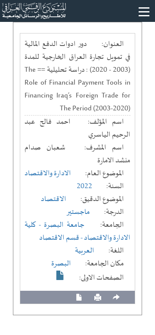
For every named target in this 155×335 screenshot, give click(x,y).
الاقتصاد (53, 199)
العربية (84, 250)
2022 (84, 186)
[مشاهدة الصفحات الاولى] (60, 275)
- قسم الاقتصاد (61, 237)
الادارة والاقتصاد (48, 173)
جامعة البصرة (64, 225)
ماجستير (78, 212)
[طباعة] (97, 297)
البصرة (61, 263)
